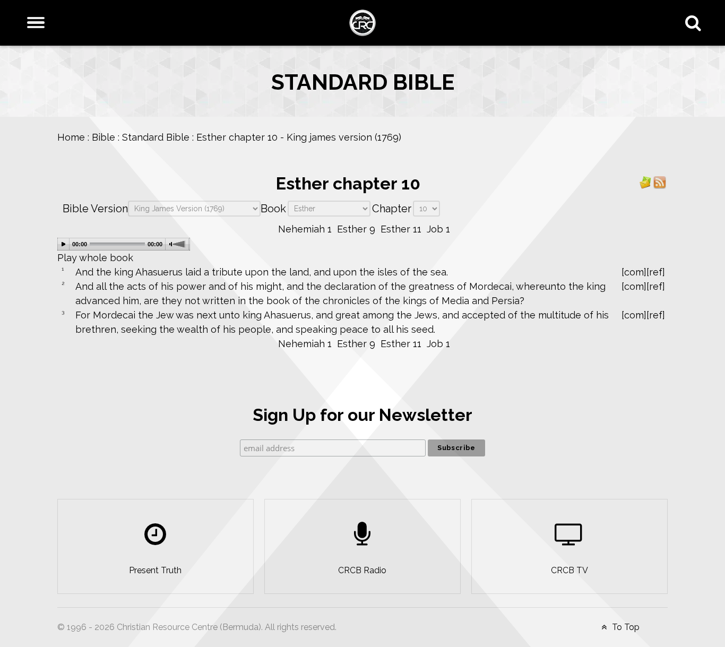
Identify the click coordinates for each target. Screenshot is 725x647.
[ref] (655, 272)
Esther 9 (356, 229)
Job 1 (438, 229)
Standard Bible (155, 137)
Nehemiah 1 (305, 229)
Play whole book (95, 257)
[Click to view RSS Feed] (659, 181)
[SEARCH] (695, 22)
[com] (634, 272)
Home (71, 137)
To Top (625, 627)
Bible (103, 137)
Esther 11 (401, 229)
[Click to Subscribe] (645, 181)
